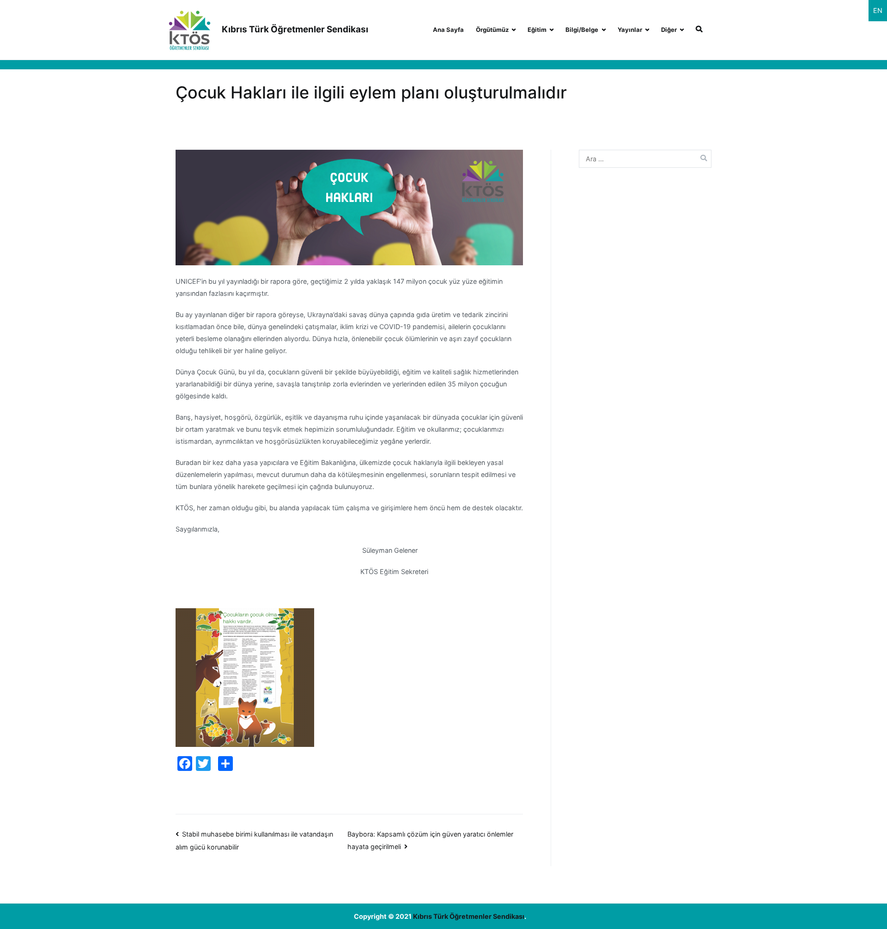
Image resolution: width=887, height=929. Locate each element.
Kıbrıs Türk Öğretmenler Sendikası (295, 29)
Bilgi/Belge (581, 29)
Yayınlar (630, 29)
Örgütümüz (492, 29)
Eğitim (537, 29)
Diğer (669, 29)
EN (877, 10)
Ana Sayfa (448, 29)
